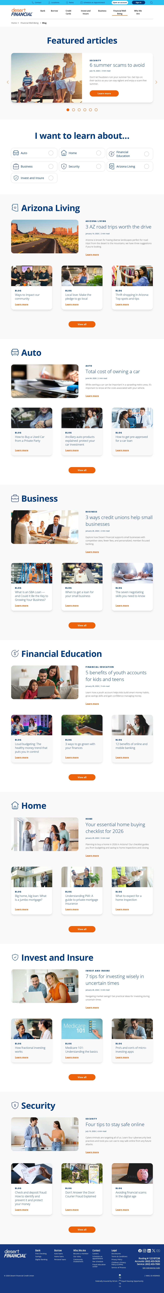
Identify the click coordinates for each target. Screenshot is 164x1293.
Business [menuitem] (102, 10)
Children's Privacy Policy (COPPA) (119, 1263)
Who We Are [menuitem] (138, 12)
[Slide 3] (79, 109)
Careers (95, 1253)
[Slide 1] (68, 109)
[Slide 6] (96, 109)
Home (14, 23)
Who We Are (79, 1250)
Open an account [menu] (120, 2)
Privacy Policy (117, 1259)
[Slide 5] (90, 109)
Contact (96, 1250)
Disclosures (116, 1253)
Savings (38, 1256)
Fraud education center (99, 1265)
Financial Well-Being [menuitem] (119, 12)
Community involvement (78, 1260)
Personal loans (60, 1259)
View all (82, 324)
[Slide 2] (73, 109)
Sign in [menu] (138, 2)
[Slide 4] (84, 109)
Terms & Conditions (119, 1256)
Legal (114, 1250)
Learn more (104, 93)
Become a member (80, 1253)
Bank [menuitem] (42, 10)
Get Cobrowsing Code (151, 1268)
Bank (37, 1250)
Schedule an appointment (97, 1257)
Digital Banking (41, 1259)
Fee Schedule (97, 1261)
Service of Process (119, 1267)
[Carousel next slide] (156, 82)
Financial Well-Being (30, 23)
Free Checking (41, 1253)
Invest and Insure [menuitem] (86, 12)
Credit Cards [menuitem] (68, 12)
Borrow (58, 1250)
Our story (77, 1256)
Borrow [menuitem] (54, 10)
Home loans (59, 1256)
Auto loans (58, 1253)
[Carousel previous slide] (7, 82)
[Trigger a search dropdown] (151, 2)
